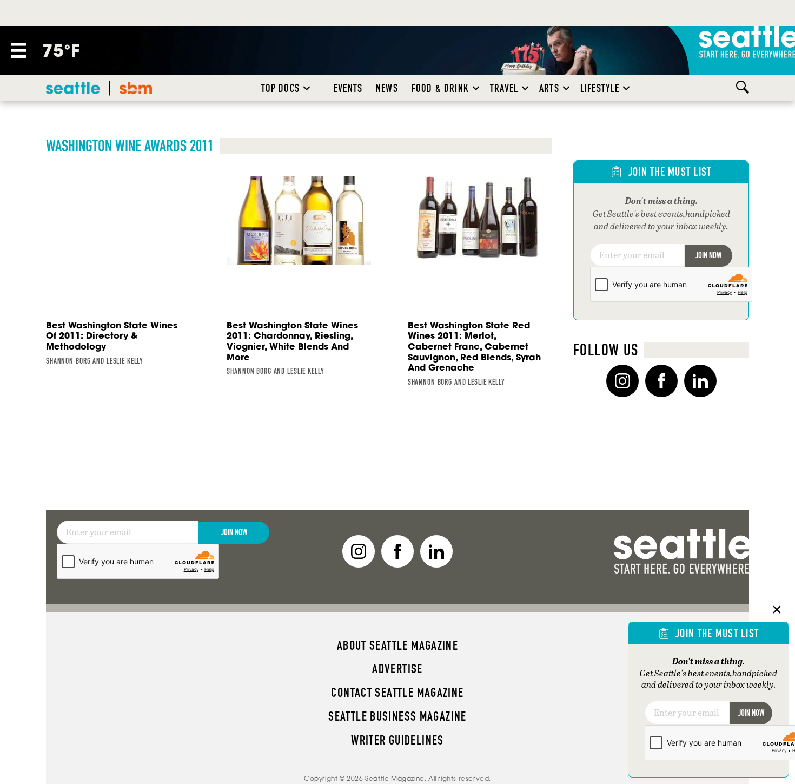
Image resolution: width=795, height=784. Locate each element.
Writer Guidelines (397, 740)
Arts (549, 88)
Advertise (397, 668)
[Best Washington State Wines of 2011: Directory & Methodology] (118, 273)
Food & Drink (440, 88)
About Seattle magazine (397, 645)
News (387, 88)
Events (348, 88)
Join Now (708, 255)
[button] (307, 88)
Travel (504, 88)
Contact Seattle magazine (397, 692)
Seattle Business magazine (397, 716)
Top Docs (280, 88)
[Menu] (18, 50)
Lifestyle (600, 88)
